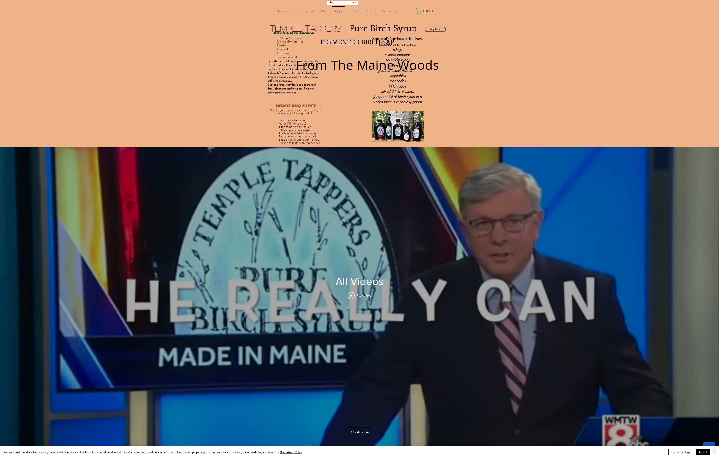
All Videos (357, 432)
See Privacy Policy (291, 452)
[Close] (714, 452)
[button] (426, 11)
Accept (703, 452)
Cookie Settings (681, 452)
